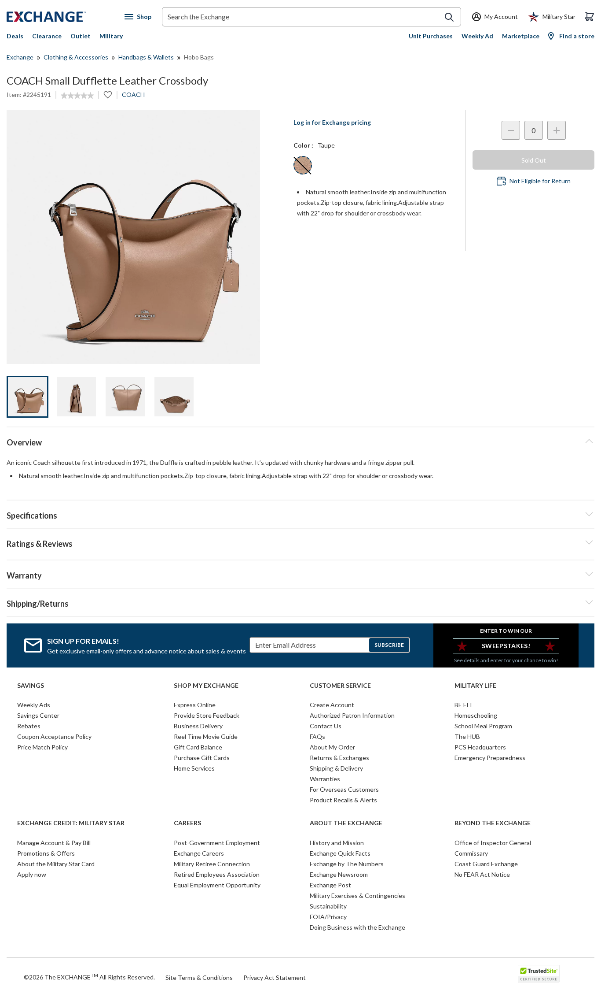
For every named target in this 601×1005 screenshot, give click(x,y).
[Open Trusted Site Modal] (539, 974)
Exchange (20, 57)
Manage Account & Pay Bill (54, 842)
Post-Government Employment (217, 842)
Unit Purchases (431, 36)
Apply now (31, 874)
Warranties (325, 778)
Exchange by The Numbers (347, 864)
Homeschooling (475, 715)
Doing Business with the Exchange (357, 927)
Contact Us (325, 726)
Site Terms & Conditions (199, 977)
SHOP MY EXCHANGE (206, 685)
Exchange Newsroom (339, 874)
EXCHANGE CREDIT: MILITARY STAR (71, 823)
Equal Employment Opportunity (217, 885)
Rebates (28, 726)
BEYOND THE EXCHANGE (492, 823)
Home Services (194, 768)
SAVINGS (30, 685)
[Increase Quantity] (556, 130)
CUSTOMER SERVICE (340, 685)
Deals (15, 36)
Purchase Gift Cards (202, 757)
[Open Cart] (589, 16)
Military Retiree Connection (212, 864)
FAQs (317, 736)
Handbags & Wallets (146, 57)
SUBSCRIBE (389, 645)
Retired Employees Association (217, 874)
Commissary (471, 853)
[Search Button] (449, 17)
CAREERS (187, 823)
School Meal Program (483, 726)
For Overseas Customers (344, 789)
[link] (77, 95)
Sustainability (328, 906)
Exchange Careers (199, 853)
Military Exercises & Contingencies (357, 895)
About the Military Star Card (56, 864)
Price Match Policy (42, 747)
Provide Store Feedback (206, 715)
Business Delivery (198, 726)
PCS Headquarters (480, 747)
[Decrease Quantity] (511, 130)
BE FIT (463, 704)
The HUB (467, 736)
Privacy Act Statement (274, 977)
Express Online (195, 704)
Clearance (47, 36)
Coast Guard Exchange (486, 864)
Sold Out (533, 160)
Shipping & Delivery (336, 768)
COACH (133, 94)
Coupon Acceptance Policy (54, 736)
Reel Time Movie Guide (206, 736)
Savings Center (38, 715)
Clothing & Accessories (76, 57)
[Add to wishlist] (107, 94)
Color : (303, 145)
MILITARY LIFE (475, 685)
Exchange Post (330, 885)
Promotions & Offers (46, 853)
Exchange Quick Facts (340, 853)
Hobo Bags (199, 57)
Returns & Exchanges (339, 757)
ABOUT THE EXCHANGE (346, 823)
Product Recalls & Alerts (343, 800)
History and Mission (337, 842)
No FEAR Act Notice (482, 874)
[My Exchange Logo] (63, 16)
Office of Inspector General (492, 842)
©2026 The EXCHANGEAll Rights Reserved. (89, 977)
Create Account (332, 704)
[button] (300, 542)
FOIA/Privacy (328, 916)
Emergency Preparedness (489, 757)
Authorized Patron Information (352, 715)
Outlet (80, 36)
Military (111, 36)
